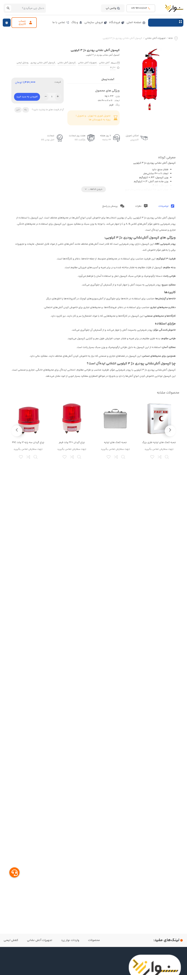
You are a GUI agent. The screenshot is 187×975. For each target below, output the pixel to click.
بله (25, 109)
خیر (18, 109)
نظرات (138, 206)
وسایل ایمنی (22, 62)
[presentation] (170, 430)
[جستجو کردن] (8, 8)
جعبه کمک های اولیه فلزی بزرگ (159, 442)
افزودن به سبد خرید (27, 97)
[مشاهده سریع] (167, 456)
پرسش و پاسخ (110, 206)
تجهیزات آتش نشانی (155, 38)
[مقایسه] (160, 456)
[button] (180, 22)
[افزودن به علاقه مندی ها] (152, 456)
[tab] (166, 206)
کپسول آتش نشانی (67, 62)
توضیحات (163, 206)
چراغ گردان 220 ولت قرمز (72, 442)
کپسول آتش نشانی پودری (42, 62)
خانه (170, 38)
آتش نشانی (104, 62)
